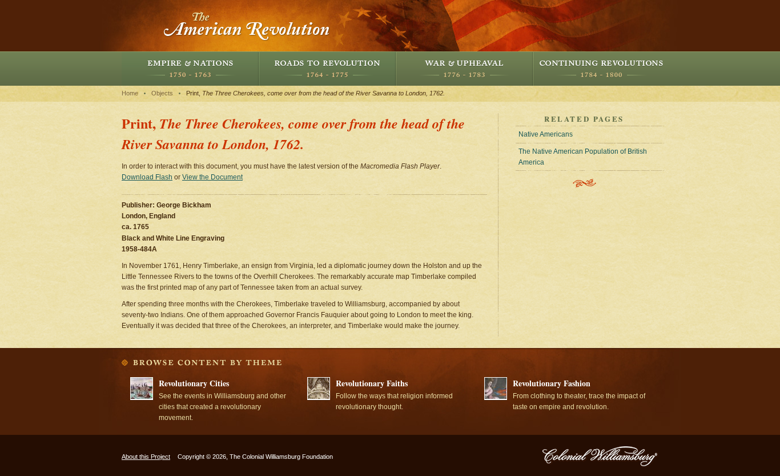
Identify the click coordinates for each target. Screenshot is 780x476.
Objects (162, 93)
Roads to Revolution (327, 68)
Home (130, 93)
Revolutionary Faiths (372, 383)
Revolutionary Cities (194, 383)
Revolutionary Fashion (551, 383)
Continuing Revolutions (601, 68)
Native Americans (545, 134)
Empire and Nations (190, 68)
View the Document (212, 177)
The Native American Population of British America (582, 156)
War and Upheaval (464, 68)
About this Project (146, 456)
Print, (315, 93)
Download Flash (147, 177)
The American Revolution (247, 25)
